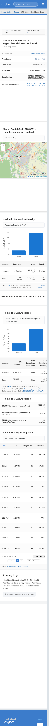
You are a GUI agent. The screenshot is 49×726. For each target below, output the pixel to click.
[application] (23, 245)
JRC (9, 285)
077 (36, 85)
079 (43, 85)
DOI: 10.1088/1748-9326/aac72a (33, 391)
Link (9, 387)
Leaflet (31, 176)
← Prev (11, 561)
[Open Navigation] (43, 4)
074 (43, 84)
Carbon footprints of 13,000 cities (34, 389)
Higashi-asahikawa (38, 53)
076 (32, 85)
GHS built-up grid (41, 286)
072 (35, 84)
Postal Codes (6, 12)
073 (39, 84)
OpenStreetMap (41, 176)
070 (28, 84)
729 (43, 59)
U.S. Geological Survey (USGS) (17, 566)
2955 (40, 59)
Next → (35, 561)
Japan (16, 12)
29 (36, 59)
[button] (25, 4)
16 (29, 561)
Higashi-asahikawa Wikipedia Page (20, 594)
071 (32, 84)
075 (28, 85)
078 (40, 85)
